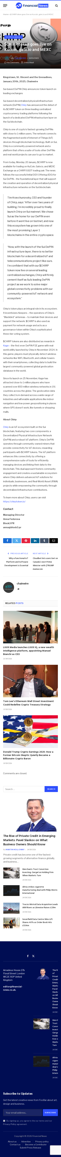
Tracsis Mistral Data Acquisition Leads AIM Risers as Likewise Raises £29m (40, 906)
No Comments (13, 62)
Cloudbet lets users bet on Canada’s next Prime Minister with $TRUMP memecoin (45, 564)
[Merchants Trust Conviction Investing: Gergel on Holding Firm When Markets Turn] (11, 873)
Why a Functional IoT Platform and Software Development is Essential (16, 562)
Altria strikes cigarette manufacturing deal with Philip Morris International (39, 890)
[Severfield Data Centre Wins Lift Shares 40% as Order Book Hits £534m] (11, 923)
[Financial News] (32, 5)
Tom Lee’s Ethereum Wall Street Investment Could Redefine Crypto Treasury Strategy (28, 703)
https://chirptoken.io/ (14, 501)
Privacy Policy (9, 1124)
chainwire (20, 58)
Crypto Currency (13, 37)
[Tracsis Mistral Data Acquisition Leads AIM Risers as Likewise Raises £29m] (11, 908)
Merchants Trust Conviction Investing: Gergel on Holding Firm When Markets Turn (37, 872)
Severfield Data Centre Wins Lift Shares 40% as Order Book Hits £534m (37, 922)
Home (5, 14)
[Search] (56, 5)
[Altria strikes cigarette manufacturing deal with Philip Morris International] (11, 890)
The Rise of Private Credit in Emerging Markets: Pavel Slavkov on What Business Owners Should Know (29, 840)
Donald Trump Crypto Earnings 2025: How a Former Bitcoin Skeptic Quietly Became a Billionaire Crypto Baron (28, 755)
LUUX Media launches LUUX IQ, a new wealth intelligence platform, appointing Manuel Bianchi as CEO (28, 650)
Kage (6, 345)
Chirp (24, 105)
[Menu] (5, 5)
